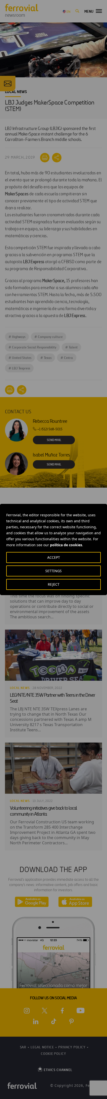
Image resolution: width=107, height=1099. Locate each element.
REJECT (53, 584)
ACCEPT (53, 557)
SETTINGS (53, 570)
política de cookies (66, 545)
